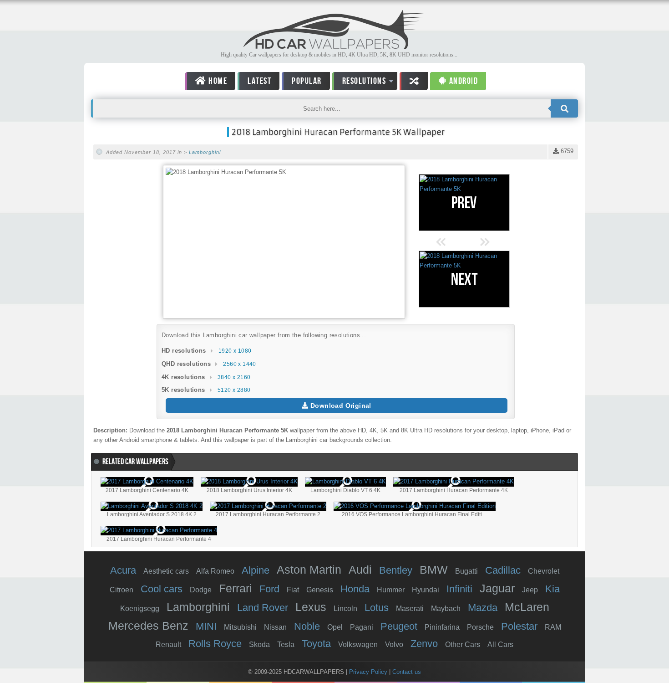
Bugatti (466, 571)
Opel (335, 627)
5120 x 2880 (234, 390)
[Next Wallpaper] (464, 279)
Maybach (446, 608)
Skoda (259, 644)
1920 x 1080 (234, 351)
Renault (168, 644)
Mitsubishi (240, 627)
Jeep (530, 590)
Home (217, 81)
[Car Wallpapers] (334, 47)
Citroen (121, 590)
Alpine (255, 570)
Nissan (275, 627)
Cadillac (503, 570)
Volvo (394, 644)
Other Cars (462, 644)
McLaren (527, 607)
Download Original (340, 405)
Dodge (201, 590)
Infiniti (459, 589)
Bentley (395, 570)
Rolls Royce (215, 643)
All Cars (500, 644)
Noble (307, 626)
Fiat (293, 590)
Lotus (377, 607)
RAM (553, 627)
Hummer (391, 590)
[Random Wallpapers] (414, 81)
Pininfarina (442, 627)
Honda (355, 589)
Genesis (319, 590)
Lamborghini (205, 152)
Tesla (285, 644)
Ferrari (235, 588)
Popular (307, 81)
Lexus (310, 607)
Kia (552, 589)
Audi (360, 569)
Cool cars (161, 589)
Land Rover (262, 607)
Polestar (519, 626)
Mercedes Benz (148, 625)
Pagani (361, 627)
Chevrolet (543, 571)
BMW (434, 569)
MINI (206, 626)
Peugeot (398, 626)
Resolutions (359, 83)
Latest (259, 81)
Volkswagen (358, 644)
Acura (123, 570)
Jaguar (497, 588)
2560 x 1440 (239, 364)
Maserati (410, 608)
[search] (564, 108)
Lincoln (345, 608)
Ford (269, 589)
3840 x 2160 (234, 377)
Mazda (482, 607)
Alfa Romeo (215, 571)
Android (462, 81)
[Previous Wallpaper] (464, 202)
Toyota (316, 643)
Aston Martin (309, 569)
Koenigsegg (139, 608)
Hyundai (425, 590)
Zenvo (424, 643)
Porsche (480, 627)
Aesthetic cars (166, 571)
